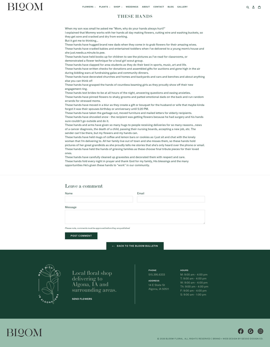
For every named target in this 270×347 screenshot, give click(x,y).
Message (70, 207)
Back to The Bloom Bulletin (137, 245)
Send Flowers (82, 299)
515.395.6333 (156, 274)
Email (140, 193)
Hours (184, 270)
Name (69, 193)
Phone (152, 270)
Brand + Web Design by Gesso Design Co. (238, 338)
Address (153, 280)
